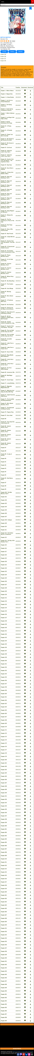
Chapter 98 (3, 485)
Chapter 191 (4, 796)
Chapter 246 (4, 977)
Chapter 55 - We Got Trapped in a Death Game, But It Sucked (7, 317)
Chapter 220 (4, 891)
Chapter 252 (4, 997)
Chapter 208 (4, 852)
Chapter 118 (4, 554)
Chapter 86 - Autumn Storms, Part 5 (6, 444)
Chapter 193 (4, 802)
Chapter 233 (4, 934)
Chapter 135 (4, 611)
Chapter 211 (4, 862)
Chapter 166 (4, 713)
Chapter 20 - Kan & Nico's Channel (7, 168)
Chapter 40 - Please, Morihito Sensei (6, 255)
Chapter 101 (4, 496)
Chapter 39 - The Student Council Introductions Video (8, 251)
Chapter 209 (4, 855)
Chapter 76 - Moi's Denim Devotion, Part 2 (7, 404)
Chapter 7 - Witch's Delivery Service (7, 114)
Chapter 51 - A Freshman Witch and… (7, 301)
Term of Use (30, 1051)
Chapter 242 (4, 964)
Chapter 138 (4, 621)
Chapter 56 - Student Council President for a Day (7, 322)
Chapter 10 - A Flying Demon (6, 126)
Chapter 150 (4, 660)
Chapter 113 (4, 537)
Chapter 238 (4, 951)
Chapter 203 (4, 835)
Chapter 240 (4, 958)
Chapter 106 (4, 513)
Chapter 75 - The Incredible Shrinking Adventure (7, 399)
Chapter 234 (4, 938)
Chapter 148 (4, 654)
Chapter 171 (4, 730)
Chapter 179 (4, 756)
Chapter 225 (4, 908)
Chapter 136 (4, 614)
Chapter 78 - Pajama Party (7, 412)
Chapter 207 (4, 849)
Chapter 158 (4, 687)
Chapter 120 (4, 561)
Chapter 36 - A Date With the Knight (8, 237)
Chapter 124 (4, 574)
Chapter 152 (4, 667)
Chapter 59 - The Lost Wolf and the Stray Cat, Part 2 (7, 335)
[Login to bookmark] (30, 8)
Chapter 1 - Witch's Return (7, 90)
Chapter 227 (4, 915)
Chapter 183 (4, 769)
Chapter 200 (4, 825)
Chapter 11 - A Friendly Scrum (6, 131)
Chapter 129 (4, 591)
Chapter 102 (4, 500)
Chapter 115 (4, 545)
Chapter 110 (4, 526)
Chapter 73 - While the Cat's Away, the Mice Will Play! (7, 391)
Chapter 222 (4, 898)
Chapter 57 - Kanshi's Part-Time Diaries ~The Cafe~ (7, 326)
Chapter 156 (4, 680)
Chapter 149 (4, 657)
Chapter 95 (3, 475)
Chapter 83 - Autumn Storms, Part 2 (6, 431)
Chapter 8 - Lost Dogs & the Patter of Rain (7, 118)
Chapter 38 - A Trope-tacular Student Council (7, 247)
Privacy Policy (25, 1051)
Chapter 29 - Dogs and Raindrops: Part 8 (6, 207)
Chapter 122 (4, 568)
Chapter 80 (3, 418)
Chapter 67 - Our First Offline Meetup (6, 368)
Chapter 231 (4, 928)
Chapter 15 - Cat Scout (6, 147)
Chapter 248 (4, 984)
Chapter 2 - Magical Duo (7, 94)
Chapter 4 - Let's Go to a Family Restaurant (7, 101)
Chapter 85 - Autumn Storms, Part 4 (6, 439)
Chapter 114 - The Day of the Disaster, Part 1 (8, 541)
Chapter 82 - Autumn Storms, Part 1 (6, 426)
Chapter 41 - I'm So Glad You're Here (7, 260)
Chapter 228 (4, 918)
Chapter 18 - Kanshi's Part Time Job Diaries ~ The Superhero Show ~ (7, 160)
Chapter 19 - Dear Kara (6, 165)
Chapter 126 (4, 581)
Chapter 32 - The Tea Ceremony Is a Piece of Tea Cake (7, 220)
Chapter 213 (4, 868)
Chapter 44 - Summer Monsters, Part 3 (6, 273)
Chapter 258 (3, 56)
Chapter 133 (4, 604)
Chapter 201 (4, 829)
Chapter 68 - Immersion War (8, 372)
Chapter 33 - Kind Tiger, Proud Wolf (6, 225)
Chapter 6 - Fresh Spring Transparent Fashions (7, 109)
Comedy (4, 51)
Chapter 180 (4, 759)
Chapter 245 (4, 974)
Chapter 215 (4, 875)
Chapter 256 (3, 60)
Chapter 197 (4, 815)
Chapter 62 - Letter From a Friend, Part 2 (7, 348)
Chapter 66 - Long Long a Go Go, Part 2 (7, 364)
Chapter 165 (4, 710)
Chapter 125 (4, 578)
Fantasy (12, 51)
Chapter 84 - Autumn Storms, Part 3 (6, 435)
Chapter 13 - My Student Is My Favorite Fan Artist (7, 139)
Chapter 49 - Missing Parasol (6, 292)
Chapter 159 (4, 690)
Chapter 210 (4, 858)
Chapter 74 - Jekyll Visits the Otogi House (8, 395)
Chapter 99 (3, 489)
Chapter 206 (4, 845)
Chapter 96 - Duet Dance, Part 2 (7, 479)
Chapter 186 (4, 779)
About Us (14, 1051)
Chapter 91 (3, 461)
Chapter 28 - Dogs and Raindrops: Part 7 (6, 203)
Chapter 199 (4, 822)
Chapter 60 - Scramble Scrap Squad (6, 339)
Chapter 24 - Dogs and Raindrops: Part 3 (6, 186)
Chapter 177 (4, 749)
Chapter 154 (4, 673)
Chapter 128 (4, 588)
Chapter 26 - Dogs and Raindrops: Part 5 (6, 194)
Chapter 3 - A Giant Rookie (7, 97)
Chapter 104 (4, 506)
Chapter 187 (4, 782)
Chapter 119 (4, 558)
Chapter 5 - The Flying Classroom (6, 105)
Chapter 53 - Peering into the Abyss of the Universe (7, 308)
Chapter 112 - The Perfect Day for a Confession (7, 533)
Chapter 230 (4, 925)
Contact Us (19, 1051)
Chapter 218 (4, 885)
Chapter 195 (4, 809)
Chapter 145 (4, 644)
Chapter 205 (4, 842)
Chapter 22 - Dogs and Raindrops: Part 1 (6, 177)
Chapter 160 (4, 693)
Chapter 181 (4, 763)
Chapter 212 (4, 865)
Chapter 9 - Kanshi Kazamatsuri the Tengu (6, 122)
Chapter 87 (3, 447)
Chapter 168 (4, 720)
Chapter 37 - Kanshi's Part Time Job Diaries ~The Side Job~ (7, 242)
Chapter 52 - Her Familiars (7, 304)
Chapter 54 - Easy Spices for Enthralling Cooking (8, 312)
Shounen (20, 51)
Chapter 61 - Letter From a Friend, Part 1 (7, 344)
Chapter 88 (3, 451)
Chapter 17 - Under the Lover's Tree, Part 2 (6, 155)
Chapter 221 (4, 895)
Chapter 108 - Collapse (6, 520)
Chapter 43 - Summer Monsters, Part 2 (6, 268)
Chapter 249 (4, 987)
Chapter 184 (4, 773)
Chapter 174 (4, 740)
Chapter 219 (4, 888)
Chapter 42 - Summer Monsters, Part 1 (6, 264)
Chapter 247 (4, 981)
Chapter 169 (4, 723)
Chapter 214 (4, 872)
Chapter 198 (4, 819)
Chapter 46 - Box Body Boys (8, 280)
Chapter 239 (4, 954)
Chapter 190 (4, 792)
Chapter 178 (4, 753)
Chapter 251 (4, 994)
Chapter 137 (4, 617)
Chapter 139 (4, 624)
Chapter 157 (4, 683)
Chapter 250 (4, 991)
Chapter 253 (4, 1001)
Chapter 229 (4, 921)
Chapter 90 (3, 458)
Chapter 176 (4, 746)
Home (2, 1)
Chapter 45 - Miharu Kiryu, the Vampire (7, 277)
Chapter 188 (4, 786)
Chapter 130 (4, 594)
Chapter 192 (4, 799)
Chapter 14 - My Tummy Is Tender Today (7, 143)
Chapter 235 (4, 941)
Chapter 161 (4, 697)
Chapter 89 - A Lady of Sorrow (6, 454)
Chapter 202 (4, 832)
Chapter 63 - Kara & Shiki (7, 351)
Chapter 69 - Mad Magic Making (6, 376)
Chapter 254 (4, 1004)
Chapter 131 (4, 597)
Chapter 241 (4, 961)
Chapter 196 (4, 812)
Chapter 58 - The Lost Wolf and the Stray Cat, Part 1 (7, 331)
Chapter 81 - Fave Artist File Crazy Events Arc (7, 422)
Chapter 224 (4, 905)
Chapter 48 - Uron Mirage (7, 288)
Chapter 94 (3, 471)
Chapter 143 (4, 637)
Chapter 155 (4, 677)
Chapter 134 (4, 607)
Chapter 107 (4, 516)
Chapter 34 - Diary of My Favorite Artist (7, 230)
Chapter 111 (3, 529)
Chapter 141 (4, 630)
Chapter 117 (4, 551)
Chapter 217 (4, 882)
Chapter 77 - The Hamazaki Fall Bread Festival (7, 408)
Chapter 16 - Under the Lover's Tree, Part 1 (6, 151)
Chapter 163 (4, 703)
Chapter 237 (4, 948)
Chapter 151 (4, 664)
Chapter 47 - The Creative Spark (7, 284)
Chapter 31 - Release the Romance (7, 215)
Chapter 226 (4, 911)
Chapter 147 (4, 650)
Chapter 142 (4, 634)
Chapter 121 (4, 564)
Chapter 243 (4, 967)
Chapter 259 (3, 54)
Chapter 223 (4, 901)
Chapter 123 (4, 571)
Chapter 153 (4, 670)
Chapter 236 (4, 944)
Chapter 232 (4, 931)
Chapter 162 (4, 700)
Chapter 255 (4, 1007)
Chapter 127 (4, 584)
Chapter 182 (4, 766)
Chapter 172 (4, 733)
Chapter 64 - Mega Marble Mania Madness (7, 355)
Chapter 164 (4, 706)
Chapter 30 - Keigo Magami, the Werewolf (7, 211)
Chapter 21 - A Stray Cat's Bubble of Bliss (7, 173)
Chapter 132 (4, 601)
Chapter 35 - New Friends (7, 233)
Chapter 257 (3, 58)
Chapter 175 (4, 743)
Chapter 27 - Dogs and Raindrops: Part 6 (6, 198)
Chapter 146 (4, 647)
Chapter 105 (4, 510)
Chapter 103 (4, 503)
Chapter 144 (4, 640)
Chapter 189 (4, 789)
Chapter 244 (4, 971)
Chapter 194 (4, 806)
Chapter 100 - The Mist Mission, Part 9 (6, 493)
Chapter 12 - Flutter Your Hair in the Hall (7, 135)
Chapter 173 (4, 736)
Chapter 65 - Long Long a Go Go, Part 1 (7, 360)
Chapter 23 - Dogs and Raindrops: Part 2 (6, 181)
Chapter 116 (4, 548)
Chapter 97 (3, 482)
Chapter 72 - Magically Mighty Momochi (6, 387)
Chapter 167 (4, 716)
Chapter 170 (4, 726)
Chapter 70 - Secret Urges (7, 379)
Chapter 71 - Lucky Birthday (7, 383)
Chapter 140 (4, 627)
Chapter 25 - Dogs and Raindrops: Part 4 (6, 190)
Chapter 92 (3, 465)
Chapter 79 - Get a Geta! (6, 415)
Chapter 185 (4, 776)
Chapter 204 (4, 839)
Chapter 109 (4, 523)
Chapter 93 (3, 468)
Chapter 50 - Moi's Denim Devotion (7, 296)
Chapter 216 (4, 878)
